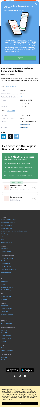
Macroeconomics (6, 317)
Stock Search (4, 249)
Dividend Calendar (6, 251)
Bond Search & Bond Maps (8, 220)
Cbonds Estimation (6, 228)
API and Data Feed (6, 296)
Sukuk (2, 239)
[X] (10, 136)
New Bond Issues (5, 263)
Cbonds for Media (6, 338)
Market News (4, 330)
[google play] (27, 370)
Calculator (4, 357)
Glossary (3, 341)
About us (3, 348)
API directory (4, 299)
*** (21, 97)
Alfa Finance (11, 111)
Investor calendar (6, 275)
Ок (20, 403)
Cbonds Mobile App (6, 290)
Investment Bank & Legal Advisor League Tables (14, 231)
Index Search (4, 306)
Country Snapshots (6, 308)
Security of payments (7, 350)
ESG (2, 236)
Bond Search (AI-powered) (8, 222)
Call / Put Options (6, 266)
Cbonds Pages (5, 234)
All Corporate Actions (7, 258)
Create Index (4, 311)
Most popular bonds (6, 242)
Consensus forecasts (7, 314)
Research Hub (5, 333)
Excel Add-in (4, 281)
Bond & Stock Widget (7, 287)
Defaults (3, 261)
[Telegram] (16, 136)
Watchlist (3, 284)
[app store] (12, 370)
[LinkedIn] (3, 136)
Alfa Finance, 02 (11, 86)
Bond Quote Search (6, 225)
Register (20, 58)
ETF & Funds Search (6, 323)
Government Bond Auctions (8, 269)
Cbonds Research (6, 335)
